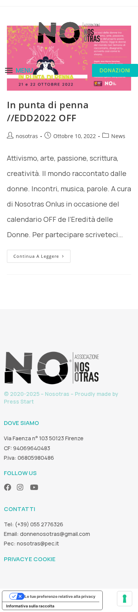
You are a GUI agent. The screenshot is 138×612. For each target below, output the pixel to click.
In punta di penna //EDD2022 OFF (48, 111)
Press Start (19, 401)
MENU (24, 70)
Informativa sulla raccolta (30, 606)
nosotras (27, 136)
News (118, 136)
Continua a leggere (42, 254)
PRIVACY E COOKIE (30, 559)
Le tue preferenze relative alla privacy (60, 596)
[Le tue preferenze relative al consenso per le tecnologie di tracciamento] (124, 598)
